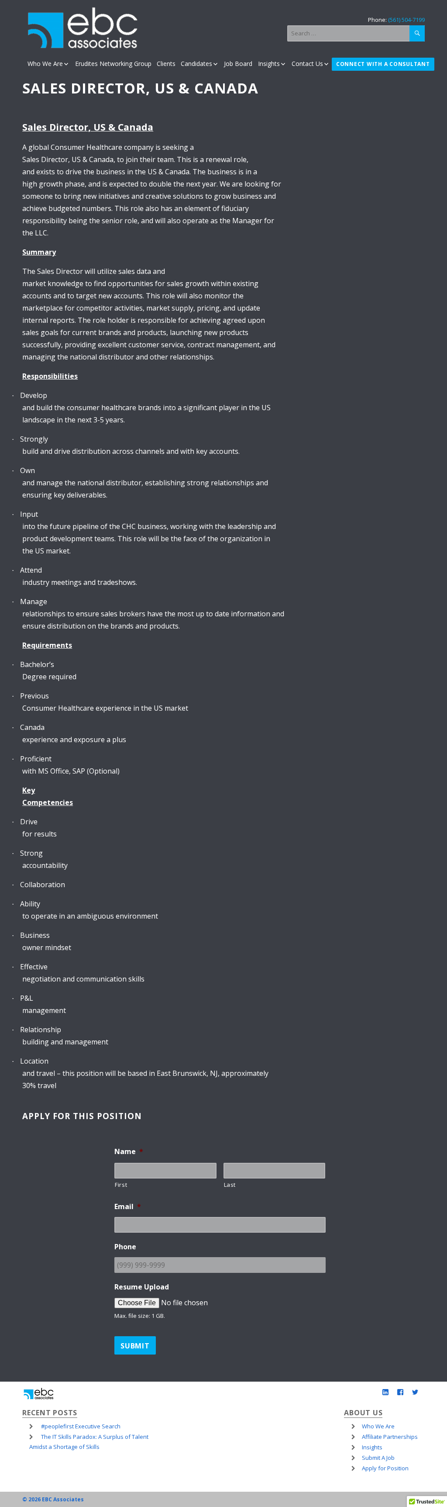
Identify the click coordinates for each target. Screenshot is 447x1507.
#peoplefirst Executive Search (80, 1426)
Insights (268, 63)
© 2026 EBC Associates (53, 1499)
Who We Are (45, 63)
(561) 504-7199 (406, 20)
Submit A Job (378, 1458)
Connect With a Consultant (383, 64)
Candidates (196, 63)
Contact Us (307, 63)
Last (230, 1185)
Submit (135, 1346)
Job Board (238, 63)
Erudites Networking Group (113, 63)
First (121, 1185)
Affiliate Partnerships (390, 1437)
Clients (166, 63)
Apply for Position (385, 1468)
